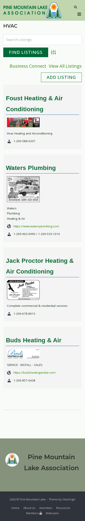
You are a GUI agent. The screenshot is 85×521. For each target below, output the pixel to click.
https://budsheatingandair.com (35, 372)
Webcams (52, 513)
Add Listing (61, 77)
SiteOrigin (69, 499)
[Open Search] (75, 7)
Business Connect (28, 66)
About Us (29, 508)
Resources (63, 508)
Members (32, 513)
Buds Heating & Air (33, 340)
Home (15, 508)
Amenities (45, 508)
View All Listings (65, 66)
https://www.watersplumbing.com (36, 226)
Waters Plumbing (31, 167)
